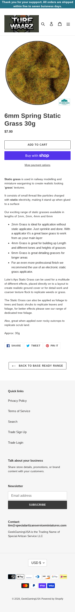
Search (12, 421)
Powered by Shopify (52, 598)
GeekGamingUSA (31, 598)
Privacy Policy (17, 400)
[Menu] (68, 24)
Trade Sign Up (17, 432)
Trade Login (15, 442)
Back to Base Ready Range (40, 365)
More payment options (37, 165)
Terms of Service (19, 411)
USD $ (36, 563)
